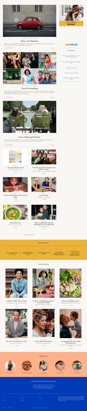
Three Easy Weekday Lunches (70, 301)
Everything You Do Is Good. (71, 68)
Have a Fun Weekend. (29, 41)
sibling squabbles (36, 92)
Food (15, 221)
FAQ (21, 400)
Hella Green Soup (15, 223)
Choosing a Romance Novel (15, 168)
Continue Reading (9, 97)
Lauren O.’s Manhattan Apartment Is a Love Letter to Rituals (43, 302)
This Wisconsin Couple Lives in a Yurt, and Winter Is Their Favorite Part (71, 56)
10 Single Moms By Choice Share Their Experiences (70, 342)
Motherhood (15, 193)
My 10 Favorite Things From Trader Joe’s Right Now (71, 62)
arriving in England (23, 139)
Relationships (43, 221)
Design (44, 193)
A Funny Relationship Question (43, 341)
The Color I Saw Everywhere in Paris (16, 341)
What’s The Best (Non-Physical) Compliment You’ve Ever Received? (44, 223)
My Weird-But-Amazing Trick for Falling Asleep (71, 78)
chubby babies (30, 92)
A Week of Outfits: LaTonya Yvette (16, 301)
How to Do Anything (30, 88)
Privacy (23, 400)
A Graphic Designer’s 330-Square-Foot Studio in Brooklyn (43, 168)
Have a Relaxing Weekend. (30, 137)
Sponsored (16, 339)
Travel (3, 398)
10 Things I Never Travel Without (71, 73)
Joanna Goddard (33, 38)
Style (16, 299)
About (3, 400)
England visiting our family (29, 91)
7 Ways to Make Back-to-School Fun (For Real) (15, 196)
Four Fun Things (43, 195)
